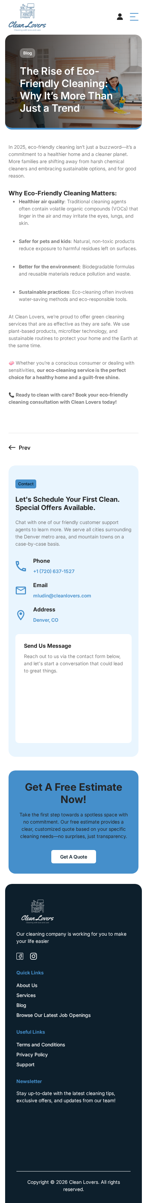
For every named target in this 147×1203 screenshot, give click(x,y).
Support (25, 1064)
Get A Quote (73, 857)
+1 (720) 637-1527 (54, 571)
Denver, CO (45, 620)
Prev (24, 447)
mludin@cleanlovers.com (62, 595)
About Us (26, 985)
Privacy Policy (32, 1054)
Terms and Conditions (40, 1044)
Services (26, 995)
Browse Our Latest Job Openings (53, 1015)
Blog (21, 1005)
